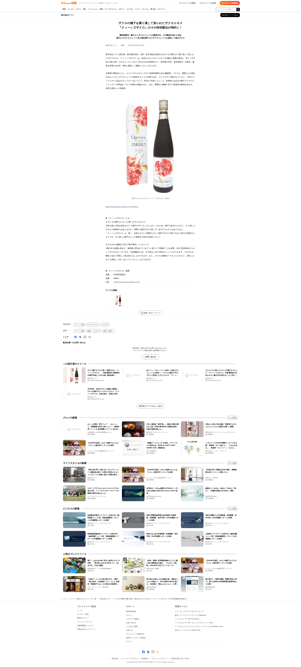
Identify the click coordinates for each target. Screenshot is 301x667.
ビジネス (130, 9)
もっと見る (232, 418)
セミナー (129, 641)
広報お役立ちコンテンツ (86, 629)
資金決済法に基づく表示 (180, 658)
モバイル (145, 9)
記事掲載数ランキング (85, 625)
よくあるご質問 (132, 626)
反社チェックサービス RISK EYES (187, 630)
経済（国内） (108, 331)
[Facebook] (75, 337)
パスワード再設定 (132, 619)
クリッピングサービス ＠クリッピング (189, 611)
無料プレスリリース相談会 (136, 638)
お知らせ (129, 630)
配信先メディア (83, 618)
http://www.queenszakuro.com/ (127, 282)
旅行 (84, 9)
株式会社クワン (111, 45)
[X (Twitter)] (80, 337)
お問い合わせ (150, 357)
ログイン (129, 615)
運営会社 (115, 658)
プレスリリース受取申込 (135, 634)
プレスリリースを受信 (207, 3)
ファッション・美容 (95, 9)
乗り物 (152, 9)
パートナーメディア (84, 622)
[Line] (85, 337)
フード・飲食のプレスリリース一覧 (83, 599)
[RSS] (157, 652)
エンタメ (71, 9)
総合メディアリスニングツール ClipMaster (190, 615)
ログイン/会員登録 (231, 3)
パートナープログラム (130, 658)
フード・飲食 (79, 325)
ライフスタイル (110, 9)
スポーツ (121, 9)
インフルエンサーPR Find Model (187, 619)
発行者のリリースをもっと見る (150, 406)
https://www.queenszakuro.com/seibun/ (122, 207)
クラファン (161, 9)
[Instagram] (152, 652)
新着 (64, 9)
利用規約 (144, 658)
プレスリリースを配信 (187, 3)
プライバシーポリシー (159, 658)
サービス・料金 (83, 614)
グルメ (78, 9)
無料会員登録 (131, 611)
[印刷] (89, 337)
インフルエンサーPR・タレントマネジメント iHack (194, 623)
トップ (63, 599)
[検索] (238, 9)
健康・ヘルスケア (94, 331)
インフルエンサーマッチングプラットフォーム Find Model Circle (199, 626)
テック (137, 9)
